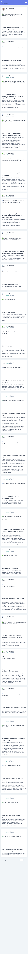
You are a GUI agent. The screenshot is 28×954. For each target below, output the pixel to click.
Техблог (7, 10)
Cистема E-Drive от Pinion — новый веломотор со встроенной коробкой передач (12, 637)
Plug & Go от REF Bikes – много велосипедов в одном (10, 497)
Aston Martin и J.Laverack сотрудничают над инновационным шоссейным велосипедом (13, 173)
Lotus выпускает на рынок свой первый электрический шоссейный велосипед (13, 252)
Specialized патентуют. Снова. (10, 284)
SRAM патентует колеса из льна (11, 815)
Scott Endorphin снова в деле (10, 568)
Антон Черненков (10, 41)
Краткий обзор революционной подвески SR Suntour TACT (13, 739)
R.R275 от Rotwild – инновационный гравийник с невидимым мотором (11, 134)
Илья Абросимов (10, 8)
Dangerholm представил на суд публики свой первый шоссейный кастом (13, 670)
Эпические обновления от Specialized (12, 849)
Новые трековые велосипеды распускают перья (13, 456)
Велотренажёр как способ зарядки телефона (11, 61)
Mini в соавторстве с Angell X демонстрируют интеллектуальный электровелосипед (12, 215)
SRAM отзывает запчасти (9, 312)
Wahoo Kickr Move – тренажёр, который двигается (13, 381)
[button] (26, 2)
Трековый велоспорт (10, 437)
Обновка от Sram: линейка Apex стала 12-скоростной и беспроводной (13, 599)
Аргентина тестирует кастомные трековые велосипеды (14, 708)
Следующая (6, 860)
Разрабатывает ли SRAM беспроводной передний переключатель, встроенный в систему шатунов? (13, 531)
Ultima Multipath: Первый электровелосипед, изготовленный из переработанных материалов (12, 96)
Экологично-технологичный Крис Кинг (12, 778)
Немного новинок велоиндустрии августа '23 (13, 414)
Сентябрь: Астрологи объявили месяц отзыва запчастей (12, 345)
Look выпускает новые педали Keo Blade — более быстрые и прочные (14, 28)
